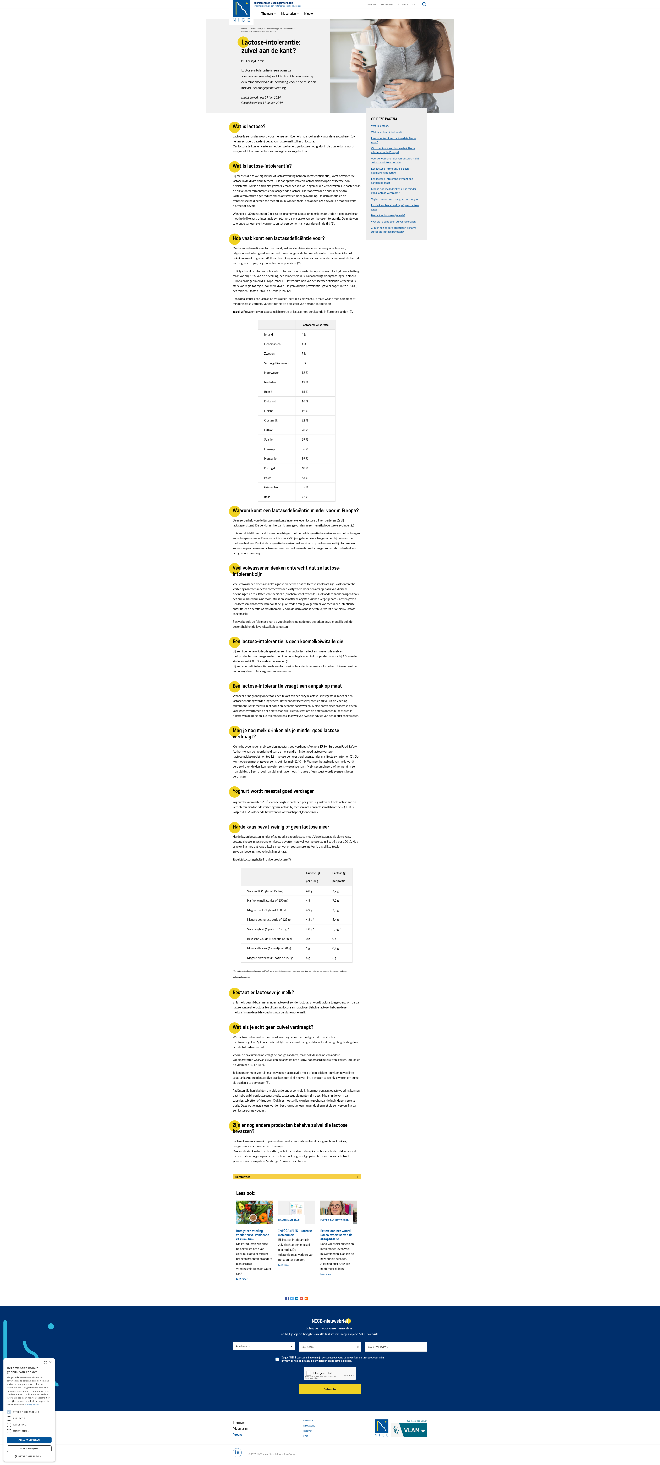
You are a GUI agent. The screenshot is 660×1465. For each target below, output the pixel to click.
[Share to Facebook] (287, 1298)
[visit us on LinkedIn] (237, 1452)
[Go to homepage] (381, 1428)
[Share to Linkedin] (296, 1298)
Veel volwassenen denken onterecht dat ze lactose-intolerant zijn (395, 160)
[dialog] (29, 1410)
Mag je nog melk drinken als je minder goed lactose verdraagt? (393, 191)
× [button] (50, 1362)
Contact (403, 4)
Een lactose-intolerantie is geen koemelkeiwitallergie (390, 170)
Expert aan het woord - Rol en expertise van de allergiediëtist (336, 1235)
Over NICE (372, 4)
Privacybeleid (31, 1404)
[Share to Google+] (301, 1298)
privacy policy (310, 1360)
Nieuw (237, 1434)
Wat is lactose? (380, 126)
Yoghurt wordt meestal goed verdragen (394, 199)
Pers (413, 4)
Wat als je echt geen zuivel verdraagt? (393, 221)
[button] (29, 1456)
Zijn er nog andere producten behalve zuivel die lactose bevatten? (393, 230)
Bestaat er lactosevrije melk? (388, 215)
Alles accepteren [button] (29, 1439)
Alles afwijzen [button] (29, 1448)
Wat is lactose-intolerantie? (387, 132)
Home (244, 28)
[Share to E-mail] (306, 1298)
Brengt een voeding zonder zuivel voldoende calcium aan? (252, 1235)
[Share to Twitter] (292, 1298)
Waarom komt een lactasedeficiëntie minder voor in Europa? (393, 150)
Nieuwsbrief (388, 4)
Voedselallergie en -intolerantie (279, 28)
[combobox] (45, 1362)
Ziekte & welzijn (256, 28)
